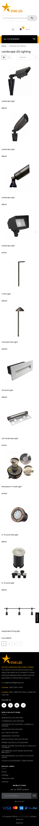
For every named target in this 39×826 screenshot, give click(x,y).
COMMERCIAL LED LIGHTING (13, 721)
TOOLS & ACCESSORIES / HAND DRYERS (17, 761)
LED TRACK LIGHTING (10, 732)
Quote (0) (37, 617)
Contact (5, 782)
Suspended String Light (11, 631)
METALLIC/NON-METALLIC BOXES (15, 739)
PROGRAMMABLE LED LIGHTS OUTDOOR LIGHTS (18, 756)
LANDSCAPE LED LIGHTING (12, 729)
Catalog (5, 775)
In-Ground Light (8, 583)
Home (4, 46)
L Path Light (6, 294)
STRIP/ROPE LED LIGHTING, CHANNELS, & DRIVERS (18, 725)
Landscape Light (8, 101)
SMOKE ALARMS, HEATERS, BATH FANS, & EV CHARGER (19, 746)
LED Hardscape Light (10, 438)
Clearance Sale (8, 778)
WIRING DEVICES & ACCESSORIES (15, 742)
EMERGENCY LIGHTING (11, 736)
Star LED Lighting (24, 816)
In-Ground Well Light (10, 535)
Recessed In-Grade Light (12, 486)
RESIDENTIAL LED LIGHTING (12, 718)
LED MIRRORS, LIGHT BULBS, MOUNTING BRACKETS (17, 751)
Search (19, 823)
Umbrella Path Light (10, 342)
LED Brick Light (7, 390)
